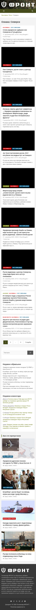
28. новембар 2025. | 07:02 (11, 197)
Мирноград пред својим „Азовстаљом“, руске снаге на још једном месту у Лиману (16, 193)
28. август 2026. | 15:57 (9, 527)
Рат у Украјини (15, 27)
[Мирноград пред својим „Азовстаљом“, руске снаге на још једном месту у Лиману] (18, 178)
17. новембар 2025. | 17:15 (11, 328)
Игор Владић (23, 34)
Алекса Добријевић (25, 328)
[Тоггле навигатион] (3, 11)
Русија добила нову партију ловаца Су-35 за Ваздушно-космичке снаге (17, 413)
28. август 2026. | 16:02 (9, 496)
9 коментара (6, 36)
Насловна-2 (7, 148)
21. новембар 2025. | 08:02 (11, 237)
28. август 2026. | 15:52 (9, 558)
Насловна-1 (6, 27)
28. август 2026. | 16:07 (9, 465)
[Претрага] (30, 353)
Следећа (28, 342)
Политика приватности (17, 607)
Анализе (6, 186)
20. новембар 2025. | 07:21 (11, 278)
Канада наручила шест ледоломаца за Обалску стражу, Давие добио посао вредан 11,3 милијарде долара (17, 378)
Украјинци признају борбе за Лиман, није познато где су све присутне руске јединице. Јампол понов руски (18, 232)
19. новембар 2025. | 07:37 (11, 304)
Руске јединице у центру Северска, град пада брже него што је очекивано (17, 274)
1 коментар (6, 239)
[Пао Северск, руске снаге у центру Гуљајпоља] (18, 57)
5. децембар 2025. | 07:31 (10, 157)
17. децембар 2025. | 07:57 (11, 34)
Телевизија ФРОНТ (23, 604)
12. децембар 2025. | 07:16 (11, 74)
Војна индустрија (9, 518)
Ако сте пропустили (12, 436)
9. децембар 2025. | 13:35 (10, 120)
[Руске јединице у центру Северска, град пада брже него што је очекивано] (18, 259)
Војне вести (7, 317)
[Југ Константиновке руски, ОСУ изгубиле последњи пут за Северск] (18, 141)
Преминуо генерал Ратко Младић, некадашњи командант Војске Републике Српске (16, 407)
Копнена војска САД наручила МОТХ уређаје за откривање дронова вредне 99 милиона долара (17, 400)
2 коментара (6, 76)
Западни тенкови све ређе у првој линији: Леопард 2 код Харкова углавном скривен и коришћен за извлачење (18, 426)
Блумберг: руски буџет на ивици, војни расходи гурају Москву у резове (16, 494)
